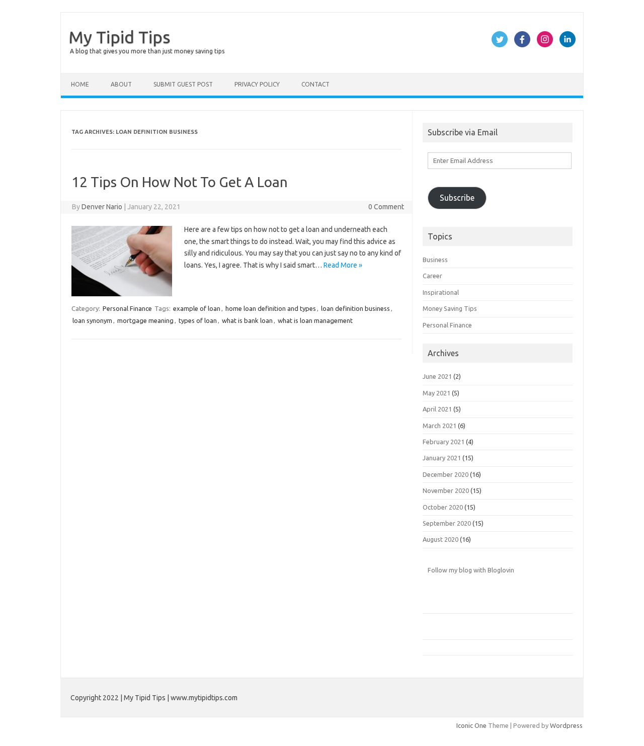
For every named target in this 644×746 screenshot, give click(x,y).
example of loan (196, 308)
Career (432, 275)
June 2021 (437, 376)
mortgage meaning (145, 320)
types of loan (198, 320)
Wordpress (566, 725)
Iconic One (471, 725)
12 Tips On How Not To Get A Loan (179, 182)
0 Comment (386, 207)
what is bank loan (247, 320)
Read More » (343, 265)
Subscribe (457, 197)
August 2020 (440, 539)
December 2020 (445, 474)
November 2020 (446, 490)
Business (435, 259)
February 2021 (443, 441)
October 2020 (443, 507)
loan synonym (92, 320)
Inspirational (441, 292)
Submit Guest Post (183, 84)
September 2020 (447, 523)
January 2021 (442, 457)
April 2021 (437, 408)
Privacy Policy (257, 84)
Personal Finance (127, 308)
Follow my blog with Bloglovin (471, 569)
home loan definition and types (270, 308)
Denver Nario (102, 207)
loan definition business (355, 308)
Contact (315, 84)
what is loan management (315, 320)
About (121, 84)
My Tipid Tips (119, 36)
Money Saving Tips (450, 308)
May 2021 (436, 392)
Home (80, 84)
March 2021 (439, 425)
